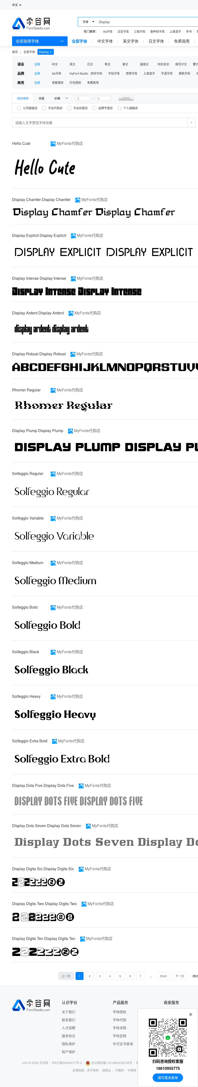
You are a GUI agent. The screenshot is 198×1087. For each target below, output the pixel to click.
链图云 (106, 1070)
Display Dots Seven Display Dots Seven (46, 825)
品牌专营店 (105, 108)
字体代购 (119, 1019)
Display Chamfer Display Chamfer (41, 199)
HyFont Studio (79, 73)
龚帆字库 (184, 73)
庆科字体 (96, 73)
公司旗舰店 (30, 108)
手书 (189, 31)
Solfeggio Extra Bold (29, 741)
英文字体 (130, 41)
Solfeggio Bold (24, 607)
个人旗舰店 (130, 108)
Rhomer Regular (26, 390)
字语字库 (167, 73)
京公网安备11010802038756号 (111, 1063)
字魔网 (119, 1070)
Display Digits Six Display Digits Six (43, 868)
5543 (163, 976)
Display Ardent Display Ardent (38, 313)
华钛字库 (114, 73)
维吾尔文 (181, 64)
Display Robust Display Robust (39, 354)
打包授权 (75, 82)
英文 (72, 64)
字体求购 (119, 1027)
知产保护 (68, 1051)
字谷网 (43, 1063)
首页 (15, 52)
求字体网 (93, 1070)
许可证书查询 (123, 1043)
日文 (90, 64)
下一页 (179, 976)
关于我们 (68, 1011)
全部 (37, 64)
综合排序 (23, 98)
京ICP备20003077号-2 (67, 1063)
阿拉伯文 (163, 64)
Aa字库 (108, 31)
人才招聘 (68, 1027)
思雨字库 (131, 73)
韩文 (108, 64)
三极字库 (139, 31)
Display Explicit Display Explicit (39, 235)
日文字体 (156, 41)
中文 (55, 64)
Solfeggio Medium (27, 562)
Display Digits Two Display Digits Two (44, 903)
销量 (41, 98)
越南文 (144, 64)
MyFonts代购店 (70, 143)
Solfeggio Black (25, 651)
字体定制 (119, 1035)
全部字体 (79, 41)
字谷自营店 (80, 108)
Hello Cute (21, 143)
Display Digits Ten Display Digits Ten (43, 938)
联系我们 (68, 1019)
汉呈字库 (123, 31)
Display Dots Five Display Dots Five (43, 785)
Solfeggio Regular (27, 473)
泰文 (125, 64)
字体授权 (119, 1011)
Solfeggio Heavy (26, 696)
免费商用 (182, 41)
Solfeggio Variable (28, 518)
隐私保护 (68, 1043)
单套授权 (58, 82)
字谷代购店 (55, 108)
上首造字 (175, 31)
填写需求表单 (168, 1077)
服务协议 (68, 1035)
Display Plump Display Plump (37, 430)
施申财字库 (157, 31)
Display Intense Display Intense (39, 278)
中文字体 (105, 41)
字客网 (131, 1070)
